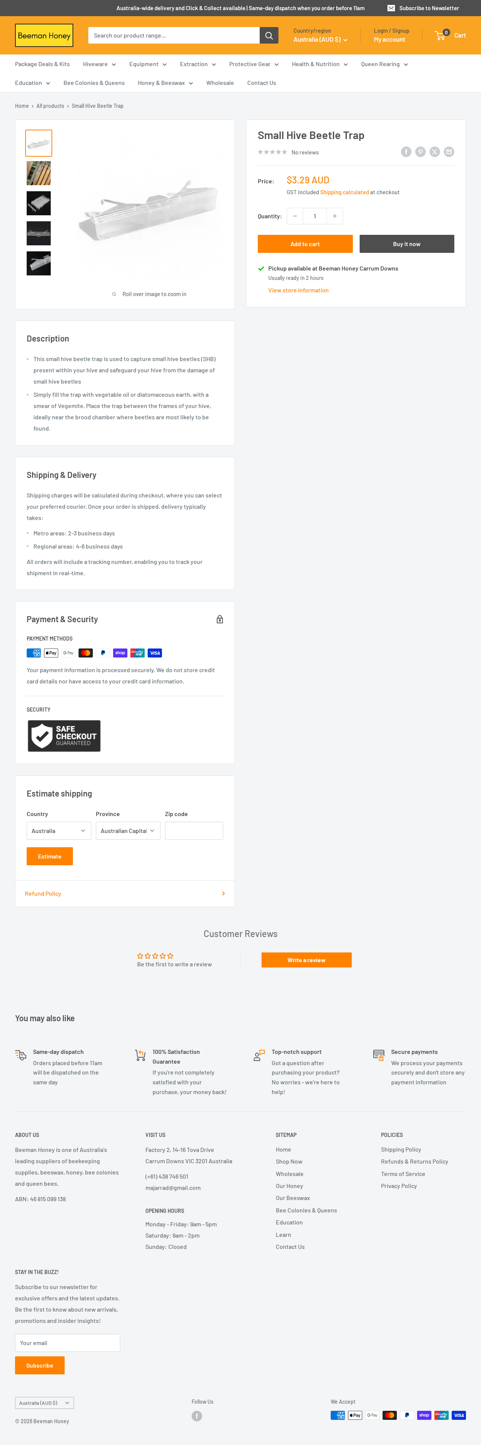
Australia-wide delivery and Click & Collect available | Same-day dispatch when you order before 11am (240, 8)
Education (28, 83)
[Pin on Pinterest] (420, 151)
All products (50, 106)
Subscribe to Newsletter (429, 8)
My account (389, 39)
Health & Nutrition (316, 64)
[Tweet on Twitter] (435, 151)
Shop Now (289, 1161)
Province (108, 813)
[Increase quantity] (335, 216)
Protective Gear (250, 64)
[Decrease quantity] (295, 216)
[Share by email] (449, 151)
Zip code (176, 813)
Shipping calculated (344, 192)
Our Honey (289, 1185)
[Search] (269, 35)
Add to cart (305, 243)
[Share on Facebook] (406, 151)
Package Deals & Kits (42, 64)
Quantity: (270, 215)
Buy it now (406, 243)
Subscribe (39, 1365)
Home (22, 106)
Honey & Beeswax (161, 83)
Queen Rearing (380, 64)
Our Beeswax (293, 1197)
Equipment (144, 64)
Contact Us (261, 83)
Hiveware (95, 64)
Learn (283, 1234)
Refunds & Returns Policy (414, 1161)
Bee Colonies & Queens (94, 83)
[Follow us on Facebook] (197, 1416)
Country (37, 813)
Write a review (306, 959)
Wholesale (220, 83)
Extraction (194, 64)
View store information (298, 289)
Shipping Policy (401, 1149)
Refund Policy (43, 893)
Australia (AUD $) (38, 1403)
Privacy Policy (399, 1185)
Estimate (50, 856)
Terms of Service (403, 1173)
